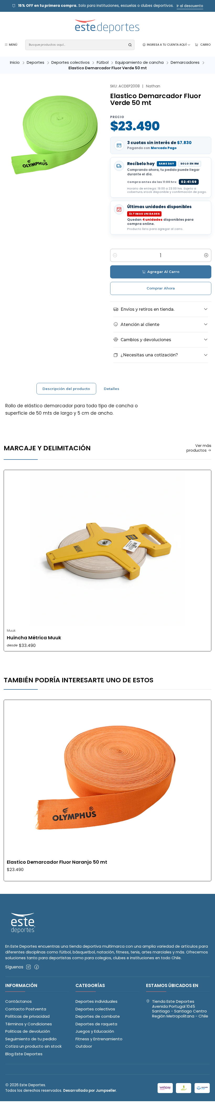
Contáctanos (18, 1001)
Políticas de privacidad (27, 1016)
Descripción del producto (66, 389)
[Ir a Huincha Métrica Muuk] (107, 547)
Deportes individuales (96, 1001)
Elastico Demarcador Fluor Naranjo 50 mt (57, 862)
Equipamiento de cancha (139, 62)
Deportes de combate (98, 1016)
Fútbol (103, 62)
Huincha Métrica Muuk (34, 638)
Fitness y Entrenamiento (99, 1039)
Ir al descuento (190, 5)
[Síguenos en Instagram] (28, 967)
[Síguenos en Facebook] (36, 967)
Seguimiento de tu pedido (31, 1039)
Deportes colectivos (70, 62)
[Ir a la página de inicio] (107, 27)
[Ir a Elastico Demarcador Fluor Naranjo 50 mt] (107, 777)
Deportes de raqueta (96, 1024)
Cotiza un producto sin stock (33, 1046)
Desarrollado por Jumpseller (89, 1090)
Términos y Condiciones (28, 1024)
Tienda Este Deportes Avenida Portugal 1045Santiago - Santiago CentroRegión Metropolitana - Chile (180, 1009)
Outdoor (84, 1046)
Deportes (35, 62)
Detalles (111, 389)
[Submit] (130, 45)
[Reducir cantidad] (115, 255)
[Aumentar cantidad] (206, 255)
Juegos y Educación (95, 1031)
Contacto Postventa (25, 1009)
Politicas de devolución (27, 1031)
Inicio (15, 62)
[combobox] (80, 45)
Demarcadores (185, 62)
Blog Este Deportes (23, 1054)
